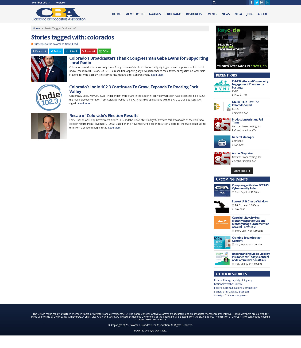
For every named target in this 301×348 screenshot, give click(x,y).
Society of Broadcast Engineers (231, 291)
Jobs (249, 14)
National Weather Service (228, 284)
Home (116, 14)
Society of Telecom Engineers (231, 295)
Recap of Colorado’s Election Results (103, 115)
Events (211, 14)
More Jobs (240, 171)
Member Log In (41, 2)
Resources (194, 14)
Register (61, 2)
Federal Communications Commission (235, 287)
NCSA (238, 14)
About (262, 14)
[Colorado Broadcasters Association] (61, 13)
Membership (134, 14)
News (226, 14)
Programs (173, 14)
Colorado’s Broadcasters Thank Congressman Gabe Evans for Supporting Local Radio (138, 60)
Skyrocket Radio (157, 330)
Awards (155, 14)
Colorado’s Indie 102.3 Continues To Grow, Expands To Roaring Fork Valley (133, 89)
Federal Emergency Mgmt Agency (233, 280)
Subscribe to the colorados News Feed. (56, 44)
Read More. (157, 74)
